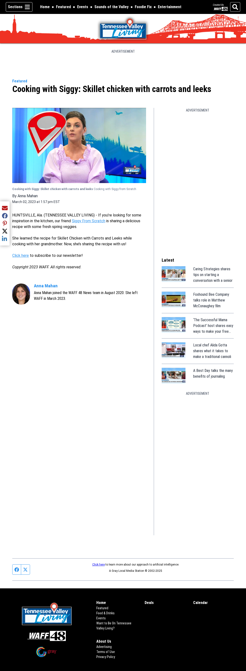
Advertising (104, 647)
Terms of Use (105, 652)
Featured (63, 7)
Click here (20, 255)
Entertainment (169, 7)
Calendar (200, 602)
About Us (103, 641)
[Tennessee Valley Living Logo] (123, 28)
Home (45, 7)
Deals (149, 602)
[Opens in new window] (46, 636)
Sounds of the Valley (111, 7)
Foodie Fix (143, 7)
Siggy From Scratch (88, 221)
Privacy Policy (105, 657)
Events (82, 7)
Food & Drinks (105, 613)
